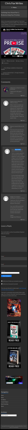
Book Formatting (4, 404)
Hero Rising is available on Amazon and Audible (11, 68)
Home (2, 395)
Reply (23, 95)
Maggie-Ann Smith (14, 196)
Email (2, 264)
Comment (3, 236)
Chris (4, 61)
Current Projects (4, 401)
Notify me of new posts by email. (10, 284)
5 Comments (5, 63)
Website (3, 271)
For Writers (3, 399)
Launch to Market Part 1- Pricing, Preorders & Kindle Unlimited (12, 73)
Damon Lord (13, 101)
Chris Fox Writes (14, 3)
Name (3, 256)
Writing (22, 61)
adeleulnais (12, 87)
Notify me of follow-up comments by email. (13, 281)
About (2, 406)
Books (2, 397)
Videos (18, 61)
